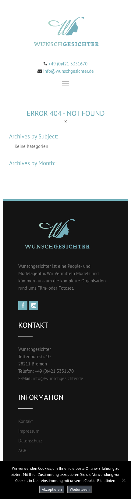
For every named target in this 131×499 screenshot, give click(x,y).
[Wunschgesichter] (65, 32)
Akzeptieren (52, 489)
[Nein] (123, 480)
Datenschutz (30, 441)
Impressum (28, 431)
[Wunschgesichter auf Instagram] (34, 306)
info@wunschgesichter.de (68, 71)
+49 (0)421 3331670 (67, 64)
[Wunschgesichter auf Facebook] (23, 306)
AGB (22, 450)
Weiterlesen (80, 489)
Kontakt (25, 421)
